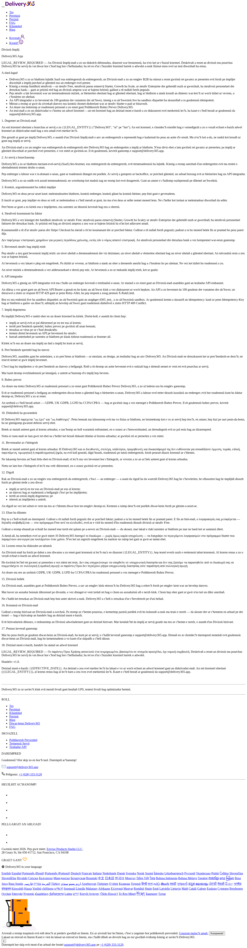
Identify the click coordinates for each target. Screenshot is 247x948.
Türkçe (55, 883)
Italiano (97, 873)
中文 (101, 878)
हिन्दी (144, 883)
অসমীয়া (237, 883)
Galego (201, 888)
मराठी (173, 883)
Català (192, 888)
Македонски (61, 878)
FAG (12, 22)
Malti (185, 888)
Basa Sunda (15, 883)
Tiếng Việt (142, 878)
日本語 (109, 878)
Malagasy (92, 888)
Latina (68, 893)
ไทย (152, 878)
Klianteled (15, 26)
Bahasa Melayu (187, 878)
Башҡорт (151, 893)
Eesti (156, 888)
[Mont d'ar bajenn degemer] (20, 5)
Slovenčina (236, 873)
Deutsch (76, 873)
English (6, 873)
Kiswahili (17, 888)
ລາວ (222, 878)
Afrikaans (104, 888)
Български (46, 878)
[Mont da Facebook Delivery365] (12, 795)
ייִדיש (76, 893)
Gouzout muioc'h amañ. (193, 933)
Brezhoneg (236, 888)
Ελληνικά (117, 888)
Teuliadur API (17, 747)
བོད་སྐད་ (140, 893)
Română (139, 888)
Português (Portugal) (57, 873)
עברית (37, 883)
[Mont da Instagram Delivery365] (12, 802)
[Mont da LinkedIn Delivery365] (12, 817)
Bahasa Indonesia (166, 878)
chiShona (47, 888)
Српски (33, 878)
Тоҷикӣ (136, 883)
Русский (189, 873)
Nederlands (109, 873)
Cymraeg (223, 888)
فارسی (28, 883)
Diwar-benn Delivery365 (24, 723)
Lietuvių (176, 888)
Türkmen (102, 883)
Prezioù (14, 19)
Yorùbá (36, 888)
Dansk (121, 873)
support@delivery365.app (22, 767)
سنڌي (64, 883)
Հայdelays (41, 893)
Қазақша (124, 883)
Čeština (224, 873)
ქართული (56, 893)
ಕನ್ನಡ (191, 883)
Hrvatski (22, 878)
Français (87, 873)
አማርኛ (58, 888)
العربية (46, 883)
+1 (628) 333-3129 (30, 774)
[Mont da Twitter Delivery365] (12, 810)
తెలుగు (165, 883)
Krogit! (14, 43)
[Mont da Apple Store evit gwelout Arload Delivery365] (12, 842)
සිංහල (229, 883)
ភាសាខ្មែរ (213, 878)
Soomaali (69, 888)
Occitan (6, 893)
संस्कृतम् (6, 888)
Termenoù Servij (19, 743)
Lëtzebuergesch (174, 873)
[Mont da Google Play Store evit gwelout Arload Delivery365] (12, 835)
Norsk (140, 873)
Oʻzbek (113, 883)
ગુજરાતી (182, 883)
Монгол (130, 878)
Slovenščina (9, 878)
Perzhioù (14, 15)
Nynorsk (28, 893)
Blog (12, 29)
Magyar (128, 888)
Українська (203, 873)
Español (16, 873)
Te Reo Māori (127, 893)
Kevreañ (14, 38)
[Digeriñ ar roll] (3, 6)
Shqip (148, 888)
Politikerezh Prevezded (23, 740)
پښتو (72, 883)
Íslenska (159, 873)
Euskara (212, 888)
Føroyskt (17, 893)
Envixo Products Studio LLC (64, 849)
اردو (78, 883)
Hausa (28, 888)
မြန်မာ (230, 878)
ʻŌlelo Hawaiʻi (109, 893)
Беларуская (78, 878)
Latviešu (164, 888)
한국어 (119, 878)
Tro (11, 12)
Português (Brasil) (33, 873)
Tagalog (203, 878)
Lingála (80, 888)
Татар (162, 893)
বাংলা (150, 883)
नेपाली (220, 883)
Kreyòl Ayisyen (89, 893)
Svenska (131, 873)
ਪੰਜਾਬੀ (213, 883)
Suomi (149, 873)
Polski (215, 873)
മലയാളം (201, 883)
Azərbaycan (89, 883)
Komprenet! (217, 933)
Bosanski (91, 878)
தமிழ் (156, 883)
